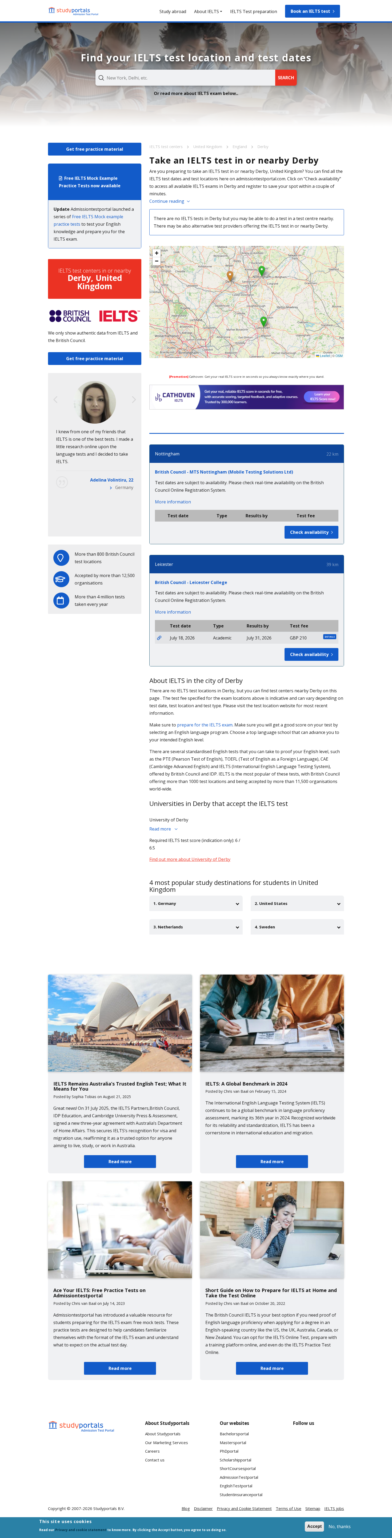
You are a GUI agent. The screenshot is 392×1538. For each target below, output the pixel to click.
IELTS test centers (166, 146)
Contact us (155, 1460)
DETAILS (330, 636)
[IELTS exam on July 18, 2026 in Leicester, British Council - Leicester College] (159, 638)
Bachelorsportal (234, 1433)
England (240, 146)
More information (173, 502)
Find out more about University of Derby (189, 859)
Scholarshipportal (235, 1460)
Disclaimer (203, 1508)
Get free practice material (94, 149)
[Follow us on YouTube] (335, 1439)
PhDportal (229, 1451)
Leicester (164, 564)
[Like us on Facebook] (301, 1439)
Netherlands (120, 525)
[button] (230, 276)
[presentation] (55, 400)
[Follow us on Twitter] (301, 1459)
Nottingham (167, 454)
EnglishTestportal (236, 1485)
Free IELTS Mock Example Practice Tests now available (90, 182)
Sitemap (312, 1508)
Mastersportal (233, 1442)
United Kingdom (208, 146)
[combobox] (185, 78)
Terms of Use (288, 1508)
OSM (339, 355)
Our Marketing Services (166, 1442)
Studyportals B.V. (109, 1508)
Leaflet (324, 355)
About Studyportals (163, 1433)
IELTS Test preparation (253, 11)
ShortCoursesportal (238, 1468)
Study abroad (172, 11)
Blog (186, 1508)
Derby (262, 146)
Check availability (309, 532)
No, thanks (340, 1526)
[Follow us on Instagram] (318, 1459)
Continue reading (166, 201)
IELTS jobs (334, 1508)
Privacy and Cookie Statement (244, 1508)
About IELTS (206, 11)
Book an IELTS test (310, 11)
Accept (314, 1526)
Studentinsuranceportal (241, 1494)
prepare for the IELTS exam (205, 725)
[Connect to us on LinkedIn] (318, 1439)
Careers (152, 1451)
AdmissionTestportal (239, 1477)
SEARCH (286, 78)
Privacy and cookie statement (80, 1530)
